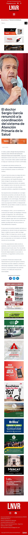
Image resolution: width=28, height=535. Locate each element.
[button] (14, 14)
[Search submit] (26, 23)
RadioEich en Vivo (12, 3)
